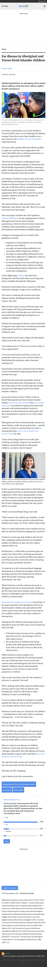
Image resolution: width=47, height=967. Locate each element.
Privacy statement (22, 956)
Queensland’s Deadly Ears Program (17, 602)
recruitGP (37, 956)
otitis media (18, 790)
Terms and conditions (9, 956)
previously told (18, 403)
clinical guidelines (10, 218)
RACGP (31, 956)
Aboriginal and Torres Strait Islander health (19, 784)
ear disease (7, 790)
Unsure (8, 831)
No (7, 824)
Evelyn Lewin (7, 68)
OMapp (21, 275)
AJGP (42, 956)
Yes (7, 817)
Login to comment (10, 888)
